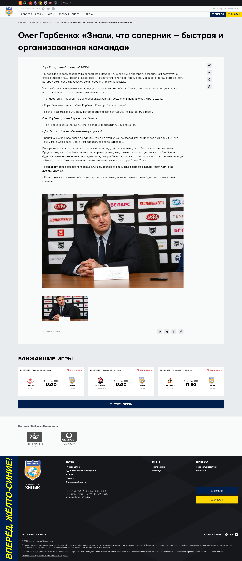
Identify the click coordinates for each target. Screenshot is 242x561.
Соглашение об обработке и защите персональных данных (45, 556)
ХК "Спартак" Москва (224, 8)
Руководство (73, 467)
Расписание (158, 467)
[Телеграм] (209, 72)
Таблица (156, 470)
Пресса (70, 478)
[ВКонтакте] (209, 65)
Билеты (219, 14)
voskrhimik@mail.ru (81, 497)
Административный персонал (82, 470)
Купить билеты (76, 370)
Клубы (65, 3)
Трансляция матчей (206, 467)
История (63, 14)
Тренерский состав (76, 482)
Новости (26, 14)
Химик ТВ (201, 470)
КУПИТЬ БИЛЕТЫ (122, 404)
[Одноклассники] (209, 79)
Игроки (69, 474)
